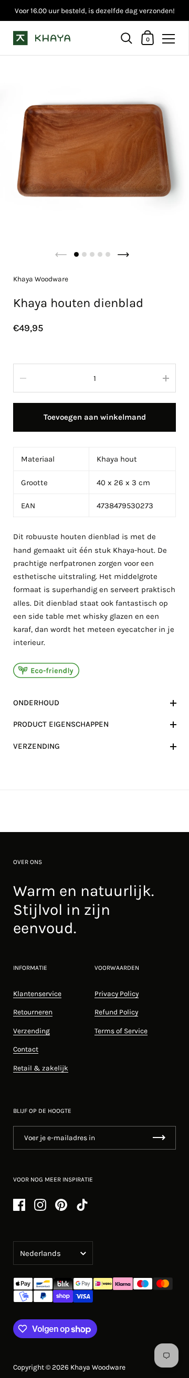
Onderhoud (36, 702)
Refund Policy (116, 1012)
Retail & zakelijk (40, 1068)
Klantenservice (37, 993)
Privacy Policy (116, 993)
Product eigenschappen (61, 724)
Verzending (36, 746)
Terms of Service (121, 1030)
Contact (25, 1049)
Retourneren (32, 1012)
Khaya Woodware (97, 1367)
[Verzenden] (159, 1138)
